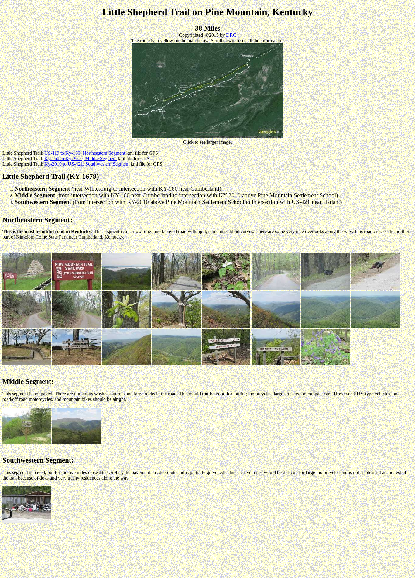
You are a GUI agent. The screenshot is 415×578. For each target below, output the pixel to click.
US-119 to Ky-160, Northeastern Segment (84, 153)
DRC (231, 35)
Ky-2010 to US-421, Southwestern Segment (86, 164)
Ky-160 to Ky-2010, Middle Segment (80, 158)
